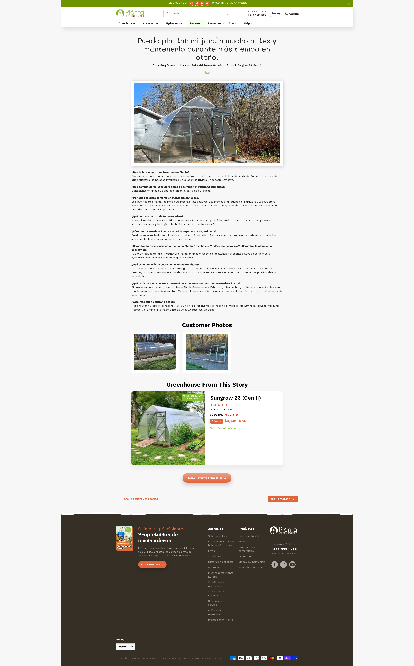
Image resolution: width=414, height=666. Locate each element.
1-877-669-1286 (257, 14)
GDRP (175, 658)
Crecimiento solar (250, 535)
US (278, 13)
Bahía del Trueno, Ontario (207, 65)
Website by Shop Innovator (208, 658)
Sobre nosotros (217, 535)
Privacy (153, 658)
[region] (207, 3)
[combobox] (197, 13)
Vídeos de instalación (252, 561)
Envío (211, 550)
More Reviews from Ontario (207, 477)
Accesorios (245, 556)
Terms (165, 658)
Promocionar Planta (220, 619)
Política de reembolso (214, 612)
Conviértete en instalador (217, 593)
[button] (128, 23)
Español (123, 646)
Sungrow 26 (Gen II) (249, 65)
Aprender (214, 567)
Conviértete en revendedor (217, 584)
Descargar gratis (152, 564)
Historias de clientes (220, 561)
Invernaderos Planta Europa (220, 574)
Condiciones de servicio (217, 602)
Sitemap (186, 658)
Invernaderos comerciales (247, 548)
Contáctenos (216, 556)
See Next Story (281, 499)
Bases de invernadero (252, 567)
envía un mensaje (284, 553)
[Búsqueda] (226, 13)
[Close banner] (349, 3)
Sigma (242, 541)
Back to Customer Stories (141, 499)
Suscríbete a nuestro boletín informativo (221, 543)
